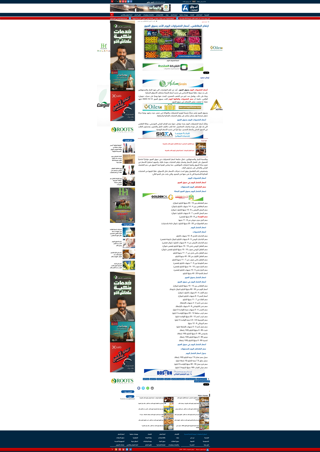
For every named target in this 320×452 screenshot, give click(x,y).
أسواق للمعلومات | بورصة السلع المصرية (195, 434)
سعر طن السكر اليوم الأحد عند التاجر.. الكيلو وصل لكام (187, 414)
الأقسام (177, 434)
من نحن (192, 437)
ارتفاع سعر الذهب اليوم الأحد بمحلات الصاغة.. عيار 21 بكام (152, 415)
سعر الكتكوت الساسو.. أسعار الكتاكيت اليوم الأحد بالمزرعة (178, 143)
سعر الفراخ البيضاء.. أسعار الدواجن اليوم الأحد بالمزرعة (179, 150)
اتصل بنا (192, 445)
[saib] (122, 106)
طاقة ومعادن (159, 15)
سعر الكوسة (203, 216)
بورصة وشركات (147, 441)
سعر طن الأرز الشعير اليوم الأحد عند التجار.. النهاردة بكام (186, 420)
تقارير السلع (138, 15)
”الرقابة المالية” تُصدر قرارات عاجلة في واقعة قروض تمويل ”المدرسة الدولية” (174, 18)
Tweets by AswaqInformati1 (127, 399)
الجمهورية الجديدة (119, 441)
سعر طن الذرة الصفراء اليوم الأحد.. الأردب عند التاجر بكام (151, 409)
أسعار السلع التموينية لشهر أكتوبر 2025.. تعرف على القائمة (187, 426)
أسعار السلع (174, 15)
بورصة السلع (146, 379)
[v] (174, 373)
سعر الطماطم (200, 186)
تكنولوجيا (135, 437)
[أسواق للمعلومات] (122, 130)
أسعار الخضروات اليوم (199, 89)
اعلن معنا (206, 445)
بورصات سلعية (184, 15)
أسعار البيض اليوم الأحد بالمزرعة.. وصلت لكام (188, 403)
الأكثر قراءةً (128, 224)
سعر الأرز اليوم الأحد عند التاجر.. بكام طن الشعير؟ (153, 425)
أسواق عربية (134, 441)
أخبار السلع (199, 15)
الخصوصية (206, 441)
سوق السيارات (120, 437)
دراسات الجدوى (120, 445)
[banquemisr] (122, 80)
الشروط (192, 441)
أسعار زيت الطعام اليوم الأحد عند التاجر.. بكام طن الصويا (151, 403)
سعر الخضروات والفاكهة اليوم (181, 98)
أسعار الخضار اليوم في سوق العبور (192, 182)
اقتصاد (192, 15)
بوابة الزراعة (148, 437)
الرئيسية (206, 15)
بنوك (167, 15)
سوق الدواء (162, 441)
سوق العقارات (175, 441)
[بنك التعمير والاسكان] (122, 45)
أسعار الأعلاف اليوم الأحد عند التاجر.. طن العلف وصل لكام (187, 410)
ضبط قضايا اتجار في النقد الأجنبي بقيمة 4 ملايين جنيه (133, 18)
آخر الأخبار (128, 140)
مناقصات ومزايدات (148, 15)
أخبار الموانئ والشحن (126, 15)
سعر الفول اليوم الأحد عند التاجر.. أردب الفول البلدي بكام (151, 420)
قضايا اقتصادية (161, 445)
